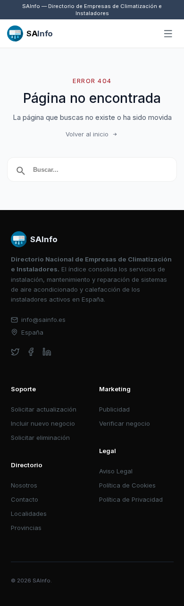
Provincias (26, 527)
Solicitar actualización (43, 409)
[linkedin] (46, 351)
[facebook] (30, 351)
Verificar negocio (124, 423)
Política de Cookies (127, 485)
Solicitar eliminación (40, 437)
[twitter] (15, 351)
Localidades (29, 513)
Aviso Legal (116, 471)
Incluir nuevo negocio (43, 423)
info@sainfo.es (43, 319)
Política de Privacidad (131, 499)
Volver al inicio (87, 134)
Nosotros (24, 485)
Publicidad (114, 409)
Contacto (24, 499)
